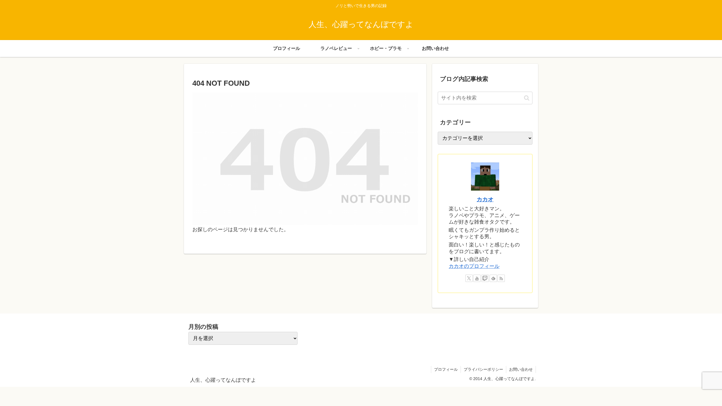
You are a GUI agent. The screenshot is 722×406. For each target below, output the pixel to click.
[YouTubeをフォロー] (477, 278)
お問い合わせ (521, 369)
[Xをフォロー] (469, 278)
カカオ (485, 199)
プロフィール (446, 369)
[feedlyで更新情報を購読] (493, 278)
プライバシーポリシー (483, 369)
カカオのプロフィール (474, 266)
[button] (527, 98)
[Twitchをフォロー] (485, 278)
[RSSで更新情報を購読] (501, 278)
